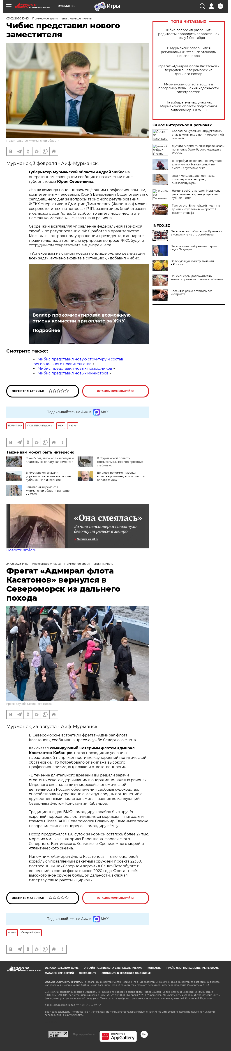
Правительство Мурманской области (32, 140)
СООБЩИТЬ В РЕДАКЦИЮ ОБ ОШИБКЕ (126, 973)
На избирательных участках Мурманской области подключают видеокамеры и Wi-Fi (188, 106)
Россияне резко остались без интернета (191, 292)
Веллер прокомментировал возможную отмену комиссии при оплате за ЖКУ (81, 318)
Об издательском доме (62, 967)
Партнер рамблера (84, 1034)
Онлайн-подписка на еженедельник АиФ (113, 967)
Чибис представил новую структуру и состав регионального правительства (78, 361)
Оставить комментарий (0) (115, 391)
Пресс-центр (87, 973)
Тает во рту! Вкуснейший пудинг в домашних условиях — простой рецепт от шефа (196, 209)
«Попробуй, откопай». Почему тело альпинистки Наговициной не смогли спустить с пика (197, 164)
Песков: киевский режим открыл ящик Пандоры (194, 248)
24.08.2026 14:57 (17, 563)
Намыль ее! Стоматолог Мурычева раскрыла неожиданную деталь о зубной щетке (196, 194)
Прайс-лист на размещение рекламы (192, 967)
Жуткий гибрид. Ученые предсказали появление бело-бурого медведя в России (198, 149)
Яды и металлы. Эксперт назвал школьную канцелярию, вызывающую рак (194, 179)
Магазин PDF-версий (59, 973)
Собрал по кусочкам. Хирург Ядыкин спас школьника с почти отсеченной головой (198, 134)
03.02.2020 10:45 (17, 18)
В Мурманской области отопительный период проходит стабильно (120, 461)
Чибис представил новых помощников (75, 368)
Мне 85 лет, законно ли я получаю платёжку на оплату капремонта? (50, 459)
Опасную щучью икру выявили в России (192, 263)
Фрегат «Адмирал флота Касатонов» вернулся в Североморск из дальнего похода (188, 70)
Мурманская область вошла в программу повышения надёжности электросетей (188, 88)
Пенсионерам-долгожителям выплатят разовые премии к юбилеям (197, 278)
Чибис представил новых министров (73, 373)
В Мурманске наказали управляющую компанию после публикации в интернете (48, 476)
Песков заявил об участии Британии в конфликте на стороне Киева (196, 233)
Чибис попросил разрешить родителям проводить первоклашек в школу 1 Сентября (188, 34)
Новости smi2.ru (21, 550)
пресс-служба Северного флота (29, 703)
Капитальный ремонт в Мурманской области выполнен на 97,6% (48, 490)
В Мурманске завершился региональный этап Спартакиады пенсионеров (189, 52)
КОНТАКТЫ (154, 967)
